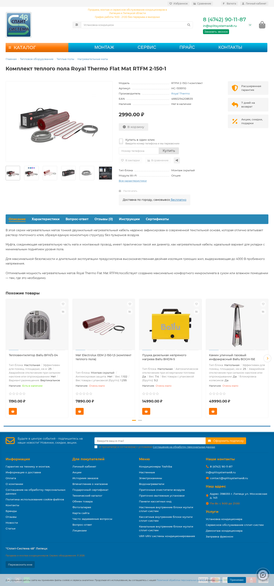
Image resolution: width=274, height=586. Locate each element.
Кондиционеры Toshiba (155, 466)
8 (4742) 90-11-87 (224, 19)
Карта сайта (80, 513)
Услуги (212, 512)
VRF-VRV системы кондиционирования (167, 536)
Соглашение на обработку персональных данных (35, 491)
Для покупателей (88, 459)
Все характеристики (133, 180)
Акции (76, 472)
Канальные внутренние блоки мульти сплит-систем (166, 528)
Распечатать (130, 191)
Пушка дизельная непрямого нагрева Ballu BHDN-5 (164, 357)
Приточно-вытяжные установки (162, 495)
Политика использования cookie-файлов (35, 499)
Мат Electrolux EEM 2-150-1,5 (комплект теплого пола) (103, 357)
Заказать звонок (216, 31)
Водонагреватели (151, 484)
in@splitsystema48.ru (220, 26)
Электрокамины (150, 478)
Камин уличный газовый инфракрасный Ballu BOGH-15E (232, 357)
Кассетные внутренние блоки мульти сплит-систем (166, 518)
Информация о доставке (23, 472)
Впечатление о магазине (90, 484)
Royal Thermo (180, 93)
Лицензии (79, 530)
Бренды (11, 511)
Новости (12, 522)
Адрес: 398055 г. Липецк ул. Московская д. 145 (238, 495)
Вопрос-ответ (77, 219)
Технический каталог (87, 495)
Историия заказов (85, 478)
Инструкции (129, 219)
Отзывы (11, 516)
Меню (144, 459)
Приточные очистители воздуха (162, 489)
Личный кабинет (84, 466)
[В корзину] (13, 411)
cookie (219, 580)
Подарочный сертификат (90, 489)
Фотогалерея (81, 507)
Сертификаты (157, 219)
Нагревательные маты (92, 59)
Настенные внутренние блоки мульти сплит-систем (166, 509)
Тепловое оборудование (36, 59)
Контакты (230, 47)
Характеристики (46, 219)
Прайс (187, 47)
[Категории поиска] (76, 24)
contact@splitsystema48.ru (229, 478)
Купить (169, 151)
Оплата (11, 478)
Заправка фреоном (219, 536)
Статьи (10, 528)
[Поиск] (189, 25)
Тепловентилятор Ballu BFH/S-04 (33, 355)
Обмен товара (82, 501)
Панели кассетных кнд (155, 501)
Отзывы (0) (103, 219)
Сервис (147, 47)
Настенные (147, 472)
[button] (7, 358)
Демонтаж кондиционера (224, 530)
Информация (18, 459)
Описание (17, 219)
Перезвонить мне (20, 564)
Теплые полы (65, 59)
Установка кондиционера (224, 519)
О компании (14, 484)
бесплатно (178, 200)
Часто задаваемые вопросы (92, 518)
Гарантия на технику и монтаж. (28, 466)
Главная (11, 59)
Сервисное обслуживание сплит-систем (235, 524)
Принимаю (237, 579)
